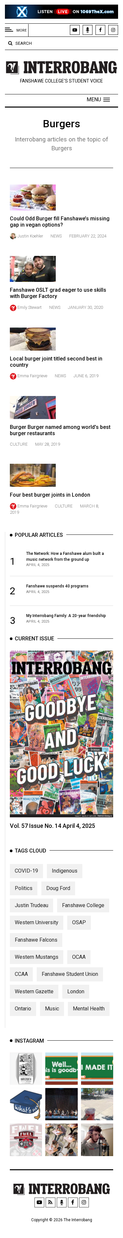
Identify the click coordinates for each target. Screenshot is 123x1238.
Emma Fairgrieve (32, 375)
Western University (36, 922)
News (56, 236)
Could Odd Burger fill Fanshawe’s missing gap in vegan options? (60, 221)
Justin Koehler (30, 236)
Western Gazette (34, 991)
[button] (98, 99)
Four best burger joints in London (50, 495)
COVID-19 (26, 871)
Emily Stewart (29, 307)
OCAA (79, 957)
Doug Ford (58, 888)
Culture (19, 444)
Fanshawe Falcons (36, 940)
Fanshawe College (83, 905)
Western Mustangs (36, 957)
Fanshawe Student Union (70, 974)
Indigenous (64, 871)
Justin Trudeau (31, 905)
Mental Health (89, 1008)
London (75, 991)
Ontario (23, 1008)
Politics (23, 888)
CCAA (21, 974)
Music (52, 1008)
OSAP (79, 922)
